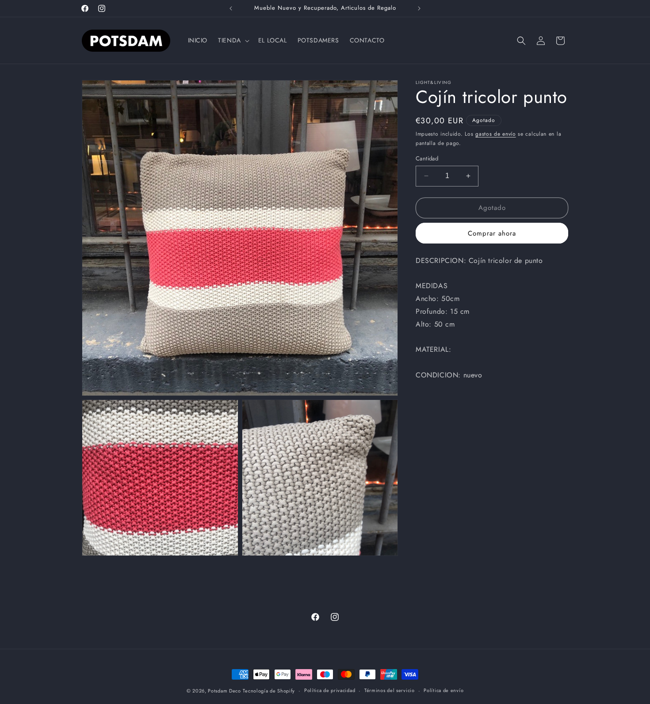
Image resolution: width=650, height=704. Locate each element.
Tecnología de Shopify (269, 690)
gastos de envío (495, 134)
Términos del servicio (389, 690)
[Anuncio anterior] (231, 8)
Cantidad (427, 158)
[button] (233, 40)
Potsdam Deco (224, 690)
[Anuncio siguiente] (419, 8)
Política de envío (443, 690)
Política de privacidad (329, 690)
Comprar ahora (492, 233)
